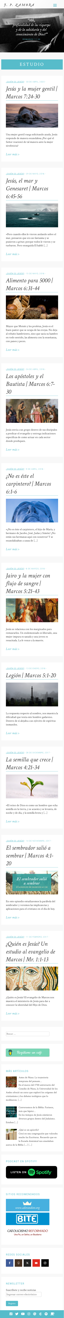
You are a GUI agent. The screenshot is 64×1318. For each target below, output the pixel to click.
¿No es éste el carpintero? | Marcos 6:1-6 (28, 484)
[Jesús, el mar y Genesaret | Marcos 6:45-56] (32, 226)
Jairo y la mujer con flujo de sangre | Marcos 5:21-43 (28, 583)
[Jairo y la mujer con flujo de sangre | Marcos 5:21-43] (32, 621)
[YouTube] (36, 1263)
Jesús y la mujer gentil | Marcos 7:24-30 (31, 93)
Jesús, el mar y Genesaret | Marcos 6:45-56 (27, 188)
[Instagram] (45, 1263)
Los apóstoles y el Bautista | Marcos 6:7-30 (30, 384)
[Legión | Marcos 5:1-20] (32, 705)
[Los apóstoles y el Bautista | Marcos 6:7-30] (32, 422)
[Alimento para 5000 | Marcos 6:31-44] (32, 318)
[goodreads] (18, 1263)
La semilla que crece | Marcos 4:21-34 (29, 763)
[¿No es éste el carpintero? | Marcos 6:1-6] (32, 521)
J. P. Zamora (19, 5)
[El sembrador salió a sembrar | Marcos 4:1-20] (32, 893)
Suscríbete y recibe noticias (21, 1290)
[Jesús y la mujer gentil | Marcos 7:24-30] (32, 126)
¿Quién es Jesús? (15, 82)
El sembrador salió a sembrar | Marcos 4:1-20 (29, 855)
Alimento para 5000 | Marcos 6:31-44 (29, 284)
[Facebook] (9, 1263)
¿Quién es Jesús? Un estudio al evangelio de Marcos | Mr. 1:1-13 (30, 951)
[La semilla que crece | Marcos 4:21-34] (32, 797)
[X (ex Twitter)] (27, 1263)
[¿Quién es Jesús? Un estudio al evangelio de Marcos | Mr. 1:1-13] (32, 989)
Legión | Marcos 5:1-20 (31, 675)
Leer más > (12, 154)
